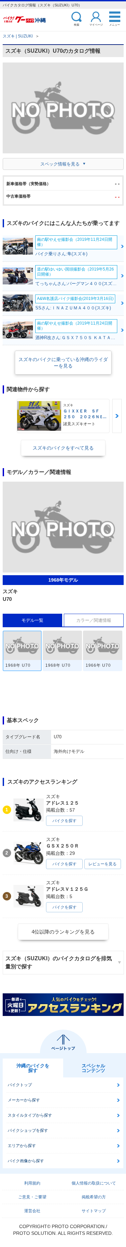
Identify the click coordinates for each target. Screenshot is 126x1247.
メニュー (114, 24)
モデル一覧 (32, 620)
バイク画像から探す (26, 1161)
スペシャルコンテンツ (93, 1068)
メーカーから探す (24, 1100)
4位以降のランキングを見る (63, 932)
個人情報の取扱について (94, 1183)
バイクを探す (64, 820)
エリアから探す (22, 1145)
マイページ (96, 24)
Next (117, 416)
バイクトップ (20, 1085)
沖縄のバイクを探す (32, 1068)
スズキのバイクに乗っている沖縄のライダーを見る (63, 362)
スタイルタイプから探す (30, 1115)
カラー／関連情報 (93, 620)
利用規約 (32, 1183)
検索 (76, 24)
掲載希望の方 (94, 1197)
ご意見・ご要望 (32, 1197)
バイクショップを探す (28, 1130)
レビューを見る (102, 864)
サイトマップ (94, 1210)
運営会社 (32, 1210)
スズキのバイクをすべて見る (63, 448)
